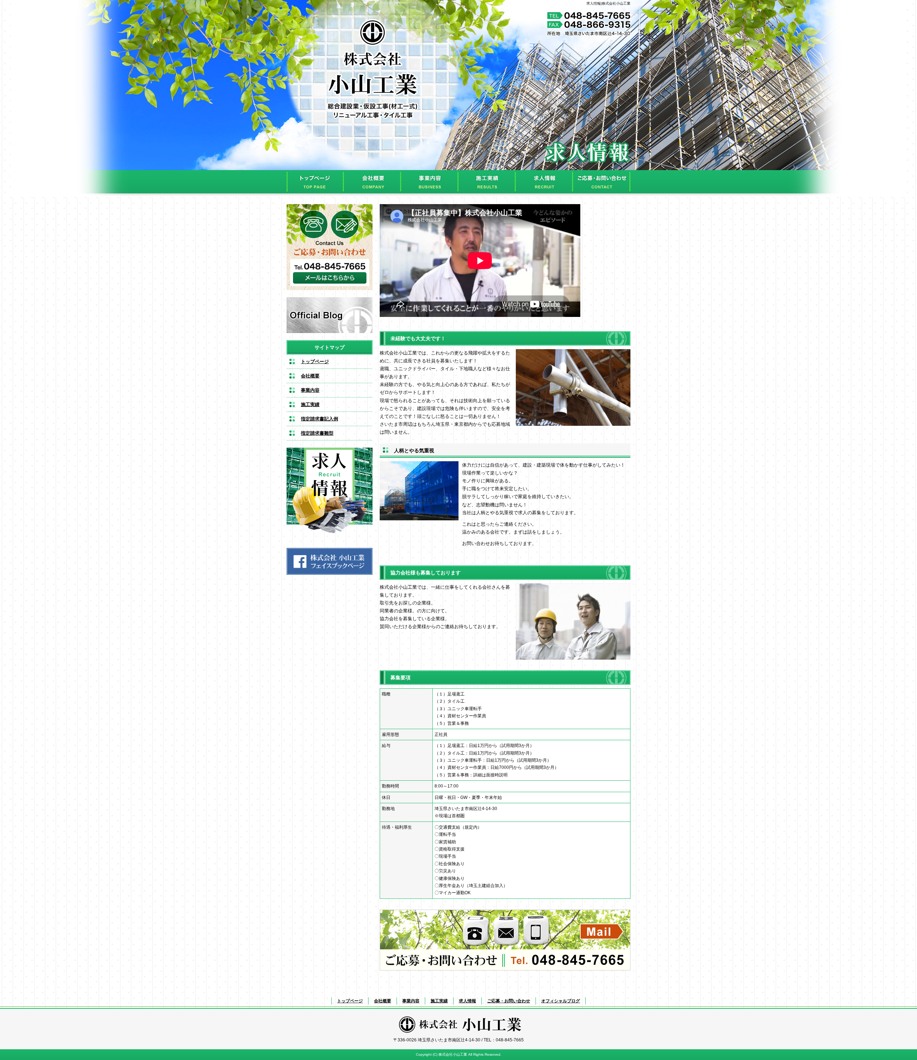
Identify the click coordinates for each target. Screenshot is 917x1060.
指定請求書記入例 (319, 418)
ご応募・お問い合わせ (601, 181)
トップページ (315, 181)
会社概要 (372, 181)
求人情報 (544, 181)
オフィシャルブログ (330, 315)
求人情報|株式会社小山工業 (608, 3)
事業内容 (429, 181)
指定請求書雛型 (317, 433)
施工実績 (487, 181)
